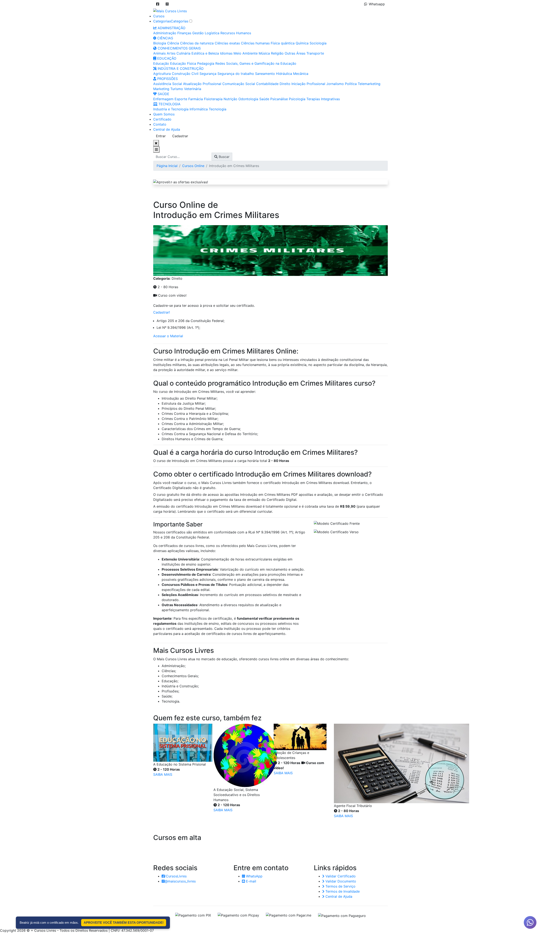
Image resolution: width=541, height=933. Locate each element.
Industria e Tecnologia (171, 109)
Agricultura (162, 73)
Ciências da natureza (197, 43)
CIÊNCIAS (164, 38)
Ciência (173, 43)
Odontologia (248, 99)
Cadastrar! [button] (161, 312)
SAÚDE (163, 94)
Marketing (161, 89)
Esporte (181, 99)
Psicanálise (279, 99)
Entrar (161, 136)
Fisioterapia (213, 99)
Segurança (207, 73)
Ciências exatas (227, 43)
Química (302, 43)
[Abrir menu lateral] (156, 149)
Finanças (184, 33)
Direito (285, 84)
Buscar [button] (224, 157)
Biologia (159, 43)
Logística (212, 33)
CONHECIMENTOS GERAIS (179, 48)
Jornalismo (335, 84)
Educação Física (183, 63)
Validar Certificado (340, 876)
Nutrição (230, 99)
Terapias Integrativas (323, 99)
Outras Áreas (295, 53)
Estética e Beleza (205, 53)
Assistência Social (167, 84)
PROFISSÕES (167, 79)
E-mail (250, 881)
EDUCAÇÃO (166, 58)
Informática (199, 109)
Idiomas (226, 53)
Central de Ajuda (166, 129)
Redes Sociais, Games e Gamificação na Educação (255, 63)
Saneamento (265, 73)
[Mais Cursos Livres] (170, 10)
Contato (159, 124)
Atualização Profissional (202, 84)
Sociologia (318, 43)
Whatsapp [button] (377, 4)
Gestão (198, 33)
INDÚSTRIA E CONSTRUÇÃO (180, 68)
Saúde (264, 99)
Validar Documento (340, 881)
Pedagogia (205, 63)
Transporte (315, 53)
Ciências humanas (255, 43)
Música (264, 53)
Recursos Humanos (235, 33)
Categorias (162, 21)
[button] (157, 4)
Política (351, 84)
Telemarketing (369, 84)
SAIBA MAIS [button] (162, 774)
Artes (171, 53)
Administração (164, 33)
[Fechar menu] (156, 143)
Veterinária (192, 89)
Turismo (176, 89)
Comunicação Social (238, 84)
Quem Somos (164, 114)
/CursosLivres (176, 876)
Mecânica (300, 73)
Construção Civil (185, 73)
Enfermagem (163, 99)
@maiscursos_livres (180, 881)
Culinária (183, 53)
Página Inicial (167, 166)
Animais (159, 53)
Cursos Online (193, 166)
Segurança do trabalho (235, 73)
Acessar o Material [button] (168, 336)
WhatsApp (253, 876)
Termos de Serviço (339, 886)
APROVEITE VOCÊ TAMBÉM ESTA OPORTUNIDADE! (124, 922)
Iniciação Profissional (308, 84)
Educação (161, 63)
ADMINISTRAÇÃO (171, 28)
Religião (277, 53)
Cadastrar (180, 136)
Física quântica (283, 43)
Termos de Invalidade (342, 891)
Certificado (162, 119)
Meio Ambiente (246, 53)
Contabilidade (267, 84)
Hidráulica (284, 73)
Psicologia (297, 99)
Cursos (158, 16)
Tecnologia (217, 109)
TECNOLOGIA (168, 104)
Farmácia (195, 99)
